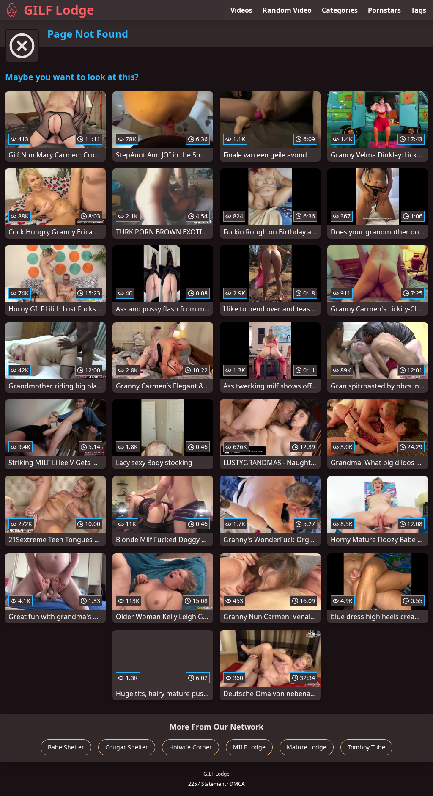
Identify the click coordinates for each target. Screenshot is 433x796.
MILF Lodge (249, 747)
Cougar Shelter (126, 747)
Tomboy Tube (366, 747)
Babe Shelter (66, 747)
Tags (418, 10)
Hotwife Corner (190, 747)
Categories (340, 10)
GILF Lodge (59, 10)
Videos (241, 10)
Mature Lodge (306, 747)
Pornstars (384, 10)
